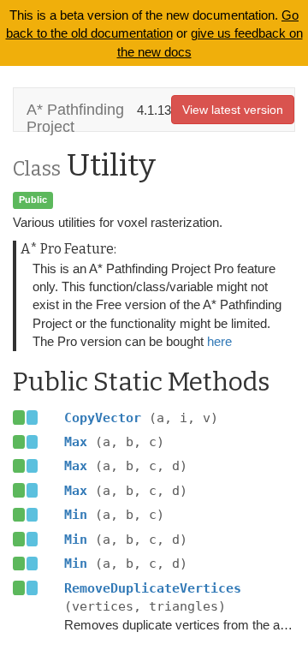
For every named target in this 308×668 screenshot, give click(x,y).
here (219, 341)
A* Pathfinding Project (75, 116)
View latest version (232, 109)
